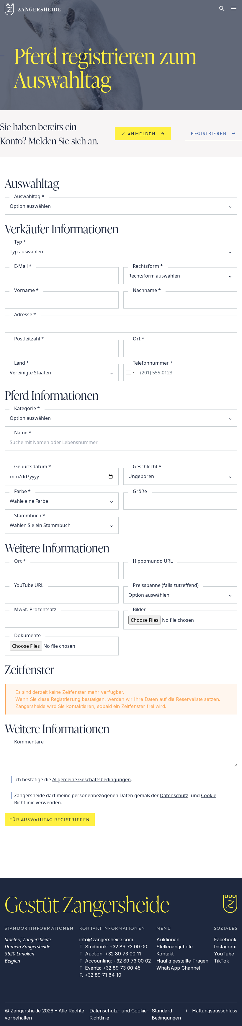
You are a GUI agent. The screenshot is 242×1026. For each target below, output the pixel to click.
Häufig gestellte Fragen (182, 961)
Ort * (138, 338)
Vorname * (26, 290)
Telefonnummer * (153, 363)
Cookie (208, 795)
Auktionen (167, 939)
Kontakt (165, 954)
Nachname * (147, 290)
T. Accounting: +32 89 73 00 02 (115, 961)
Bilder (139, 609)
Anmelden (142, 134)
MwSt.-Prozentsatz (35, 609)
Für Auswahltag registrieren (49, 819)
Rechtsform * (148, 266)
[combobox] (130, 372)
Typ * (20, 242)
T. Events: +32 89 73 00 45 (109, 968)
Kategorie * (27, 408)
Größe (140, 491)
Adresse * (25, 314)
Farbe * (22, 491)
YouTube (224, 954)
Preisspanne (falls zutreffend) (166, 585)
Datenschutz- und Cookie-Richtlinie (119, 1014)
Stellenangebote (174, 947)
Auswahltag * (29, 196)
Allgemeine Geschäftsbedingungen (91, 779)
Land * (21, 363)
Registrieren (209, 133)
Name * (22, 432)
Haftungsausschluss (214, 1011)
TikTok (221, 961)
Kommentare (29, 741)
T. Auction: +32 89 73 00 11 (110, 954)
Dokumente (27, 635)
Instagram (225, 947)
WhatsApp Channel (178, 968)
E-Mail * (23, 266)
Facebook (225, 939)
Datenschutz (174, 795)
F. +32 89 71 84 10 (100, 975)
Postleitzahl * (29, 338)
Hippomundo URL (153, 561)
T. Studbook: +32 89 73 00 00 (113, 947)
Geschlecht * (147, 466)
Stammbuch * (29, 515)
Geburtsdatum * (32, 466)
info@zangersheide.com (106, 939)
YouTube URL (28, 585)
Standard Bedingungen (166, 1014)
